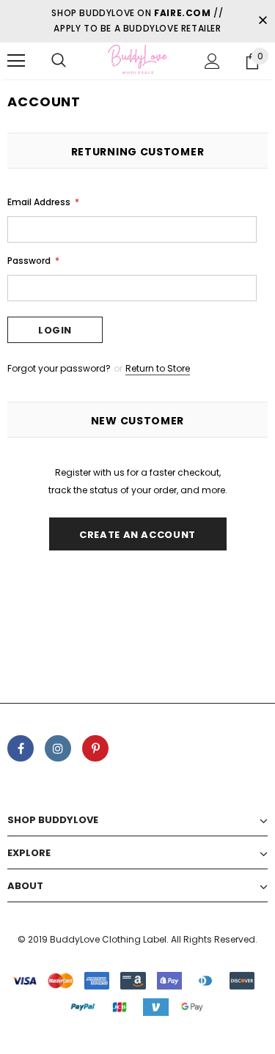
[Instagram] (58, 748)
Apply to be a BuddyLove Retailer (137, 28)
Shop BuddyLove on (130, 13)
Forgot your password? (60, 368)
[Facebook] (20, 748)
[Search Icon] (58, 61)
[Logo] (137, 60)
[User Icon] (212, 61)
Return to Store (157, 368)
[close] (262, 21)
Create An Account (137, 535)
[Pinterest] (95, 748)
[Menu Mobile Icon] (16, 61)
